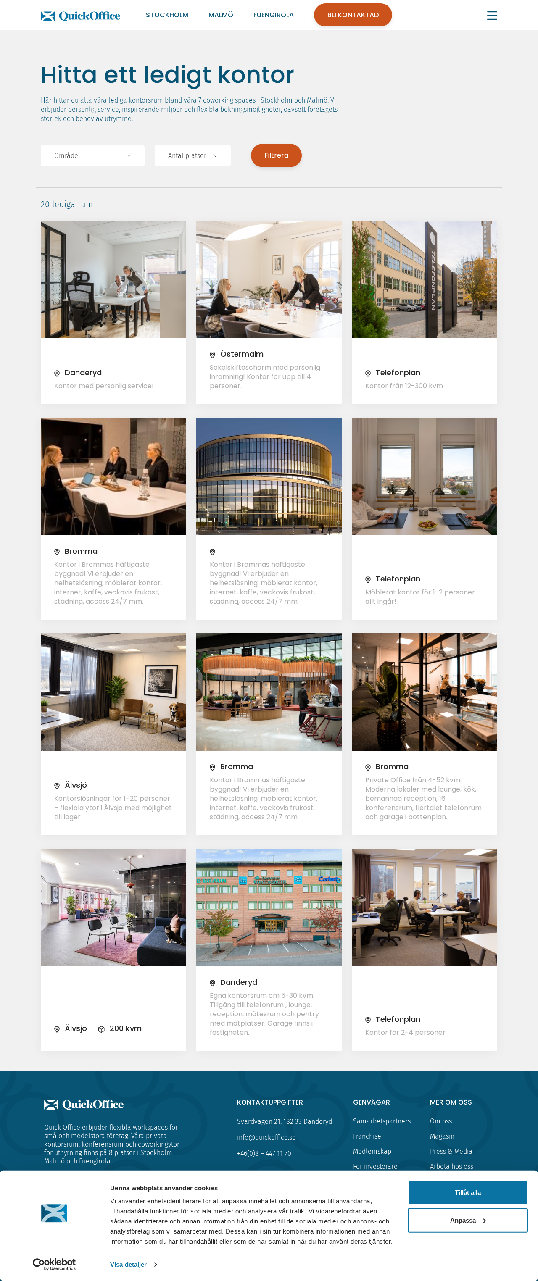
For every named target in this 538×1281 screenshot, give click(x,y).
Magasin (442, 1136)
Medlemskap (372, 1151)
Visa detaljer (128, 1264)
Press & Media (451, 1151)
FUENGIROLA (273, 15)
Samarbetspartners (382, 1121)
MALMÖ (220, 15)
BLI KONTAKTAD (353, 15)
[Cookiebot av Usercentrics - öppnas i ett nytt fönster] (54, 1264)
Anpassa (463, 1219)
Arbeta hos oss (451, 1167)
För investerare (375, 1167)
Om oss (441, 1121)
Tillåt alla (468, 1192)
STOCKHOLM (167, 15)
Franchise (367, 1136)
